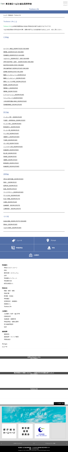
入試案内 (4, 311)
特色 (5, 270)
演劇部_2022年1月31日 (10, 160)
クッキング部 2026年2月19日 (12, 117)
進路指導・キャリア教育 (11, 336)
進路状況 (6, 334)
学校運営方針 (8, 281)
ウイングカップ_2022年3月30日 (13, 98)
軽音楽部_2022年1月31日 (11, 163)
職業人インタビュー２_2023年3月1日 (14, 75)
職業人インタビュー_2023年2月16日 (14, 78)
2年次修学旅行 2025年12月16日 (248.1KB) (16, 68)
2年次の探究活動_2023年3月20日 (13, 179)
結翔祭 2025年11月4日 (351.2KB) (13, 71)
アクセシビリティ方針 (50, 443)
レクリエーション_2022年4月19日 (13, 94)
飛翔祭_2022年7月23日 (10, 91)
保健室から (7, 304)
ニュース (4, 346)
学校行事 (6, 293)
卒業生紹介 (7, 339)
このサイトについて (17, 443)
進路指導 (4, 331)
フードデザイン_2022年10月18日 (13, 192)
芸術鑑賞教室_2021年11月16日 (12, 104)
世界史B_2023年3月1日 (10, 185)
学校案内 (4, 265)
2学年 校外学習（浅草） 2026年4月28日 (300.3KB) (18, 62)
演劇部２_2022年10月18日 (11, 137)
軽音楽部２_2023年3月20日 (11, 127)
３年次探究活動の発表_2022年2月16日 (15, 101)
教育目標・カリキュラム (11, 273)
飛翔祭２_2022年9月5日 (10, 88)
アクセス (4, 344)
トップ (5, 15)
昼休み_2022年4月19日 (10, 224)
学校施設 (6, 298)
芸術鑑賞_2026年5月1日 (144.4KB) (13, 55)
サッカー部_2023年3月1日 (11, 130)
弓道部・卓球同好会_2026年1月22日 (14, 120)
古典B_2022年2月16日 (10, 202)
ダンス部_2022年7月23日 (11, 143)
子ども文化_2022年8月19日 (11, 195)
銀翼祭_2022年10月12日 (10, 85)
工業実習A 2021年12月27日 (12, 208)
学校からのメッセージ (10, 267)
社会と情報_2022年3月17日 (11, 199)
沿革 (5, 275)
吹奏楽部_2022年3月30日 (11, 150)
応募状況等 (7, 316)
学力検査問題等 (8, 324)
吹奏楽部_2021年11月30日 (11, 166)
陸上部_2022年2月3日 (10, 153)
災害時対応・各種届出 (10, 301)
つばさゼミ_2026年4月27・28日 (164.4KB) (16, 58)
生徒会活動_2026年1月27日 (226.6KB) (14, 221)
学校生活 (10, 15)
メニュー (65, 5)
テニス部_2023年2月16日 (11, 133)
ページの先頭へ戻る (59, 403)
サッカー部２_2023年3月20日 (12, 123)
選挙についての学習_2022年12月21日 (14, 81)
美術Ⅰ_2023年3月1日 (10, 182)
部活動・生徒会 (8, 296)
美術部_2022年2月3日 (10, 156)
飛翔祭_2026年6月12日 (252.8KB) (13, 52)
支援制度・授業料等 (10, 319)
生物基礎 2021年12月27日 (11, 205)
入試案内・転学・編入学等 (12, 313)
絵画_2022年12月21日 (10, 189)
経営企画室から (8, 283)
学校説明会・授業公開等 (11, 321)
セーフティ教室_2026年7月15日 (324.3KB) (16, 48)
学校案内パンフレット (10, 278)
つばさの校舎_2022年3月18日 (12, 227)
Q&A (5, 327)
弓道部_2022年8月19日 (10, 140)
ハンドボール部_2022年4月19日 (13, 146)
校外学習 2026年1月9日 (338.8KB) (13, 65)
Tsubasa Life (7, 306)
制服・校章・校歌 (9, 290)
